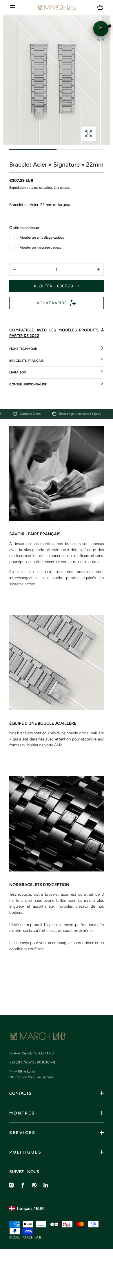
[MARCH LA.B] (56, 7)
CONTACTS (20, 1093)
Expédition (17, 188)
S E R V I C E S (22, 1132)
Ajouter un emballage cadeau (42, 237)
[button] (12, 7)
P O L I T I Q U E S (25, 1152)
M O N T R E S (21, 1113)
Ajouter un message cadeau (41, 247)
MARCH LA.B (31, 1237)
